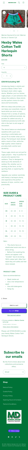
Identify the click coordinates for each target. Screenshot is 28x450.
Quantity (4, 72)
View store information (10, 327)
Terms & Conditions (9, 404)
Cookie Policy (7, 391)
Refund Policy (7, 387)
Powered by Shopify (20, 445)
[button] (4, 2)
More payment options (14, 315)
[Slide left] (10, 31)
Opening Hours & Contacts (12, 400)
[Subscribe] (23, 372)
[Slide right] (17, 31)
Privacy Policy (8, 395)
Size (2, 63)
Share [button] (5, 298)
